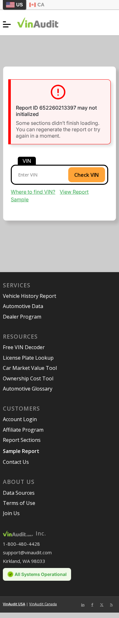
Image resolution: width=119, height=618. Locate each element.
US (19, 4)
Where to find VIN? (33, 192)
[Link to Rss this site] (111, 604)
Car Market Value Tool (30, 367)
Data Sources (19, 492)
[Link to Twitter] (102, 604)
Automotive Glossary (27, 388)
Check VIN (86, 174)
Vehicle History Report (29, 295)
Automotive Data (23, 306)
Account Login (20, 419)
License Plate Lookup (28, 357)
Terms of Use (19, 503)
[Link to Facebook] (92, 604)
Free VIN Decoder (24, 347)
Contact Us (16, 461)
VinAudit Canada (43, 603)
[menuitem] (8, 24)
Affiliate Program (23, 429)
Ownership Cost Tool (28, 378)
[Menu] (8, 24)
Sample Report (21, 451)
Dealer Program (22, 316)
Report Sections (22, 439)
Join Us (11, 513)
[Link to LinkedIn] (83, 604)
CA (40, 4)
